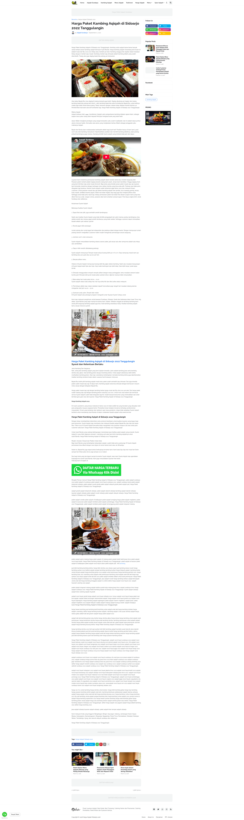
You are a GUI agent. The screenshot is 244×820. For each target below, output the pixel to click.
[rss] (170, 809)
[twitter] (158, 809)
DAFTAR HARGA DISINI (106, 40)
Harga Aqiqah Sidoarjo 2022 (86, 19)
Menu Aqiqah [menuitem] (119, 3)
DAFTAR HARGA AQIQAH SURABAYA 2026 (122, 798)
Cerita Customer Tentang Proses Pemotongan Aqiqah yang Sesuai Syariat (162, 70)
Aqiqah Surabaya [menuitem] (92, 3)
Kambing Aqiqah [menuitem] (106, 3)
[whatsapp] (162, 809)
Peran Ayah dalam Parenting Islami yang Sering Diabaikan (128, 769)
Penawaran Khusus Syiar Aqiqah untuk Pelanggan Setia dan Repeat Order (105, 769)
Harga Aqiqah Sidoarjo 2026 (91, 817)
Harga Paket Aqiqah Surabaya (122, 12)
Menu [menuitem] (149, 3)
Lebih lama (136, 790)
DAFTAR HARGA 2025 (106, 782)
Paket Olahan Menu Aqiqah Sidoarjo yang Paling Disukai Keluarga (81, 769)
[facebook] (154, 809)
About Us (151, 817)
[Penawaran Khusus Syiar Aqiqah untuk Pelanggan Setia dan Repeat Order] (106, 759)
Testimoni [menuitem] (129, 3)
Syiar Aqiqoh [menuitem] (159, 3)
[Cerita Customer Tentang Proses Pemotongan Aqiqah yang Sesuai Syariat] (150, 70)
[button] (167, 3)
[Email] (104, 744)
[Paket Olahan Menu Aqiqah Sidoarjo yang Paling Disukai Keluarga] (82, 759)
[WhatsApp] (97, 744)
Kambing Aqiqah (151, 99)
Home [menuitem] (82, 3)
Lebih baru (76, 790)
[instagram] (166, 809)
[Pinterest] (101, 744)
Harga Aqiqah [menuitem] (139, 3)
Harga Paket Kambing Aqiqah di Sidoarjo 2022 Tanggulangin (103, 361)
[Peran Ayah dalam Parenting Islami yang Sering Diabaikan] (130, 759)
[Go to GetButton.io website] (5, 818)
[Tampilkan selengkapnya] (108, 744)
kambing (122, 563)
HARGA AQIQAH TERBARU (106, 732)
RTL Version (168, 817)
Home (143, 817)
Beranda (74, 19)
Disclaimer (159, 817)
